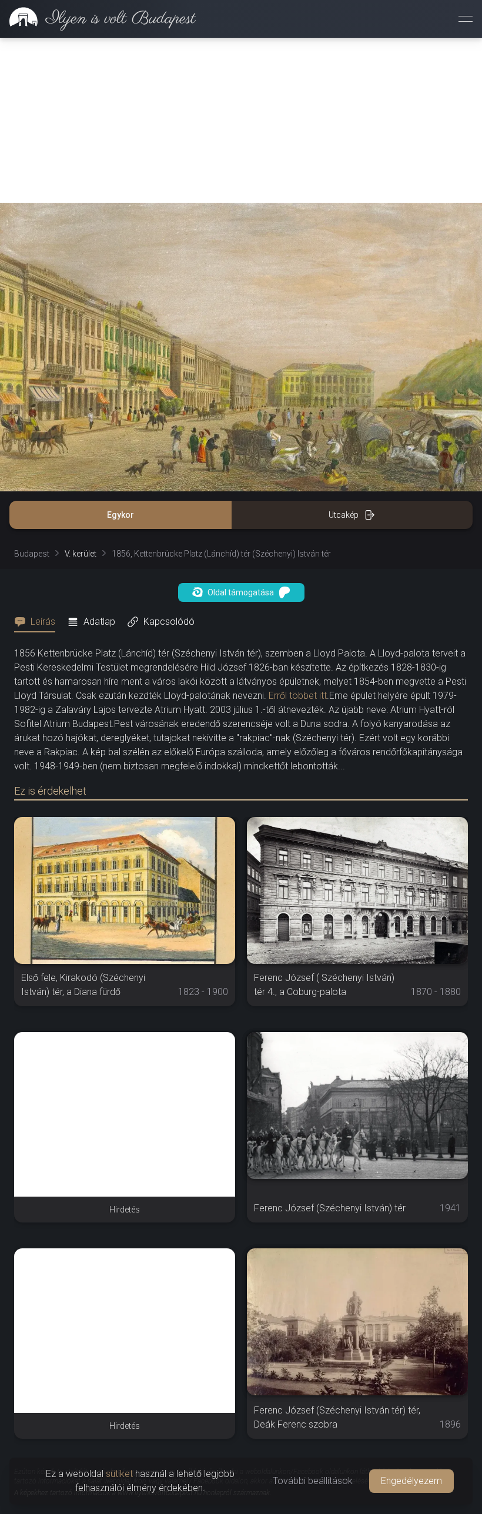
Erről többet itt (298, 695)
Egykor (120, 515)
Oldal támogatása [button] (240, 592)
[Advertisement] (241, 120)
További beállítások (313, 1480)
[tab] (38, 621)
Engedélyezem (411, 1480)
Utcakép (344, 515)
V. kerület (80, 553)
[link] (98, 19)
